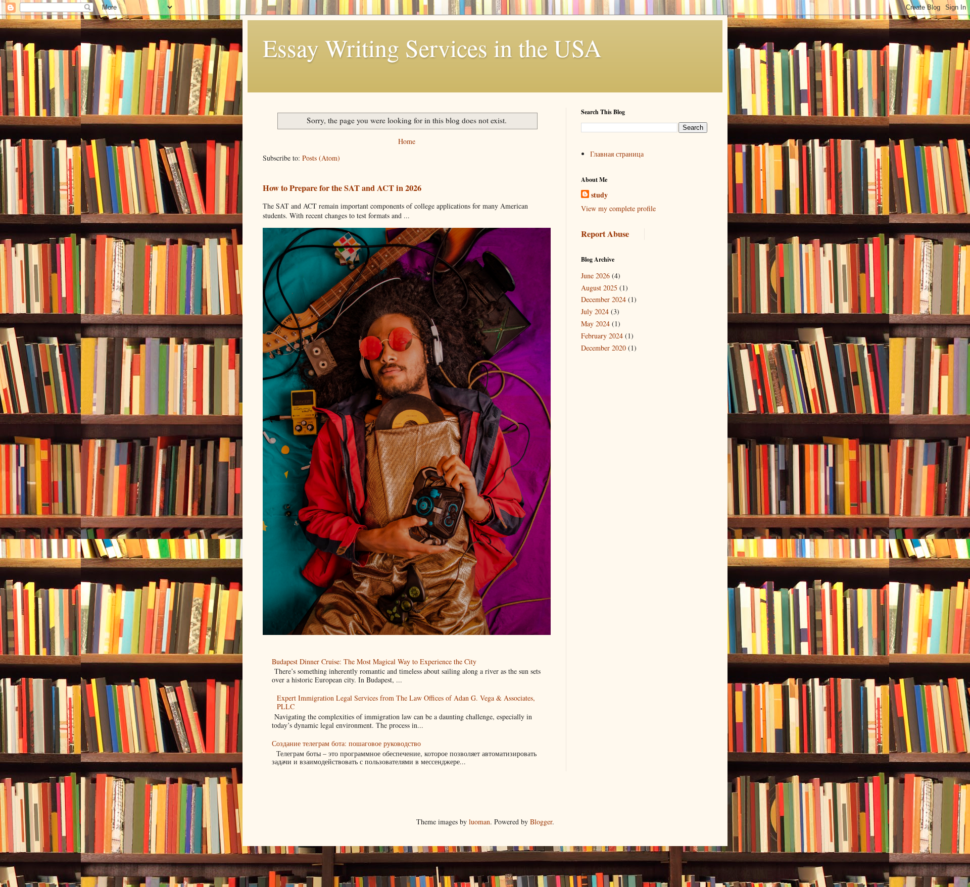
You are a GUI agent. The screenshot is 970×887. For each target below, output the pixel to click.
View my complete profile (618, 208)
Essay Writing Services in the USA (432, 47)
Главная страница (617, 154)
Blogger (541, 821)
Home (406, 141)
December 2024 (603, 299)
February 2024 (602, 335)
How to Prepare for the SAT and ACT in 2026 (342, 188)
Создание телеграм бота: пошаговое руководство (346, 743)
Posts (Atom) (321, 158)
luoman (479, 821)
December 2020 (603, 348)
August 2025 (599, 287)
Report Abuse (605, 234)
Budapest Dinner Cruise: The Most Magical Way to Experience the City (374, 661)
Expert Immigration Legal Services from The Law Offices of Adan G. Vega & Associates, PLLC (406, 702)
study (599, 195)
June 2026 (595, 275)
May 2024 (595, 323)
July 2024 (595, 311)
